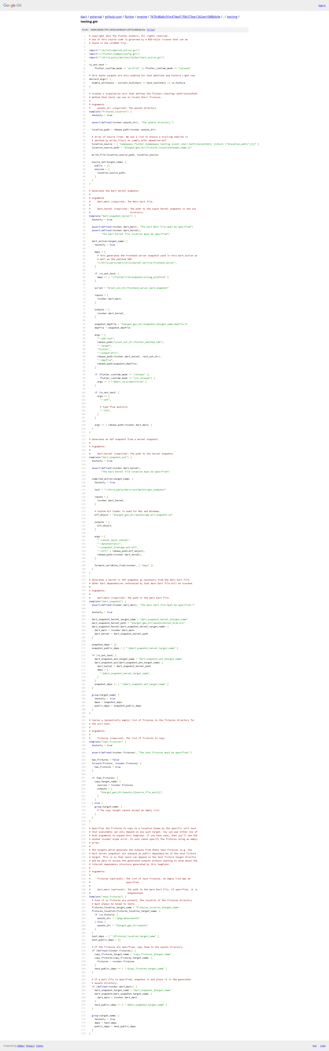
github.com (113, 17)
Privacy (30, 1045)
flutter (129, 17)
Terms (39, 1045)
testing (232, 17)
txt (315, 1045)
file (151, 29)
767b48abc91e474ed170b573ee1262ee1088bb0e (185, 17)
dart (84, 17)
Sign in (322, 5)
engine (142, 17)
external (96, 17)
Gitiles (20, 1045)
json (323, 1045)
